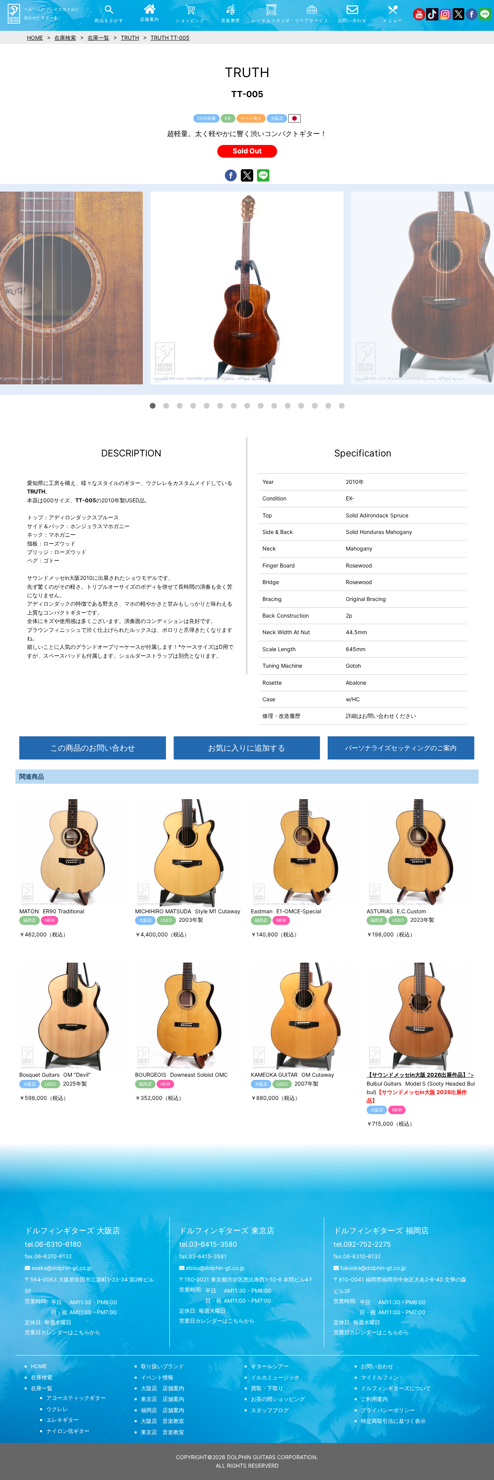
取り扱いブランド (162, 1366)
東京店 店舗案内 (162, 1399)
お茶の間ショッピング (278, 1399)
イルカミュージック (275, 1377)
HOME (39, 1366)
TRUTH (130, 37)
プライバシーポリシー (388, 1410)
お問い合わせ (377, 1366)
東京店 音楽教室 (162, 1432)
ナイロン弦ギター (68, 1431)
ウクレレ (57, 1409)
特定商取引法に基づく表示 (393, 1421)
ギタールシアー (270, 1366)
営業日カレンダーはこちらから (62, 1332)
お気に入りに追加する (246, 748)
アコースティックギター (76, 1397)
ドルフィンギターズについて (396, 1388)
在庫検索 (41, 1377)
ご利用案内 (374, 1399)
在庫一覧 (41, 1388)
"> (420, 1074)
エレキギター (62, 1419)
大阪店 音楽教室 (162, 1421)
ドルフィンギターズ (72, 1230)
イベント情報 (157, 1377)
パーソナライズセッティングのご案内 (401, 748)
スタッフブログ (270, 1410)
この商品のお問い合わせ (92, 748)
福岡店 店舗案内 (162, 1410)
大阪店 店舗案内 (162, 1388)
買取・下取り (267, 1388)
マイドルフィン (380, 1377)
